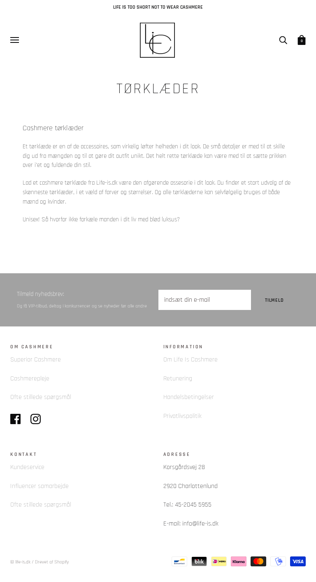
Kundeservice (27, 467)
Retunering (177, 378)
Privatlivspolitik (182, 416)
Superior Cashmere (35, 359)
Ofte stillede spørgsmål (40, 397)
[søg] (283, 39)
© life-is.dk (20, 562)
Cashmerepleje (29, 378)
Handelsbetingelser (188, 397)
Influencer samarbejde (39, 486)
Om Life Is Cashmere (190, 359)
